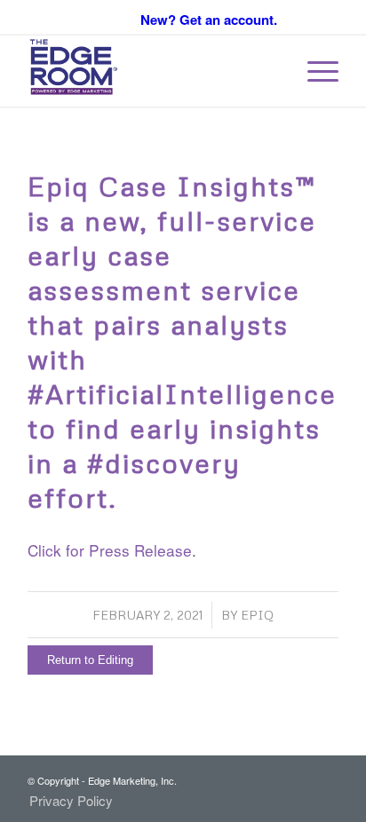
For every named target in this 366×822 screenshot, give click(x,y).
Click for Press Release (110, 550)
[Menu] (314, 71)
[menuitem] (314, 71)
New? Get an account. (208, 19)
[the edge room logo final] (152, 71)
